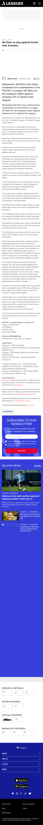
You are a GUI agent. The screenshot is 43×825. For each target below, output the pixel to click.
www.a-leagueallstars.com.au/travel (23, 394)
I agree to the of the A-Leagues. (23, 441)
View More (37, 465)
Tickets (24, 808)
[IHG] (18, 719)
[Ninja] (18, 692)
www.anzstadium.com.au (21, 401)
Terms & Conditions (28, 804)
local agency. (18, 385)
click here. (30, 405)
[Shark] (29, 692)
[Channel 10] (7, 733)
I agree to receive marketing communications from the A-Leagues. (21, 444)
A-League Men (7, 411)
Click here (5, 380)
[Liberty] (7, 706)
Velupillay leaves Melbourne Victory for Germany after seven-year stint (29, 529)
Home (4, 40)
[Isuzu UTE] (7, 692)
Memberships (6, 813)
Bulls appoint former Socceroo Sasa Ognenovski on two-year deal (30, 516)
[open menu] (39, 3)
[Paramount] (18, 733)
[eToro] (18, 706)
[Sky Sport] (29, 733)
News (10, 40)
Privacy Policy (20, 441)
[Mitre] (7, 719)
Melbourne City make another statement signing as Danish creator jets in (20, 497)
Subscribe (21, 451)
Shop (3, 808)
